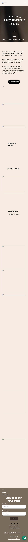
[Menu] (25, 2)
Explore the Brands (14, 81)
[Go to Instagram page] (12, 523)
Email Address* (6, 511)
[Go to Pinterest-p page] (15, 523)
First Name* (5, 503)
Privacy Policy (14, 536)
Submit (14, 518)
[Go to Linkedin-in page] (17, 523)
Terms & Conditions (14, 539)
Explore (14, 36)
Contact (14, 31)
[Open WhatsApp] (24, 538)
